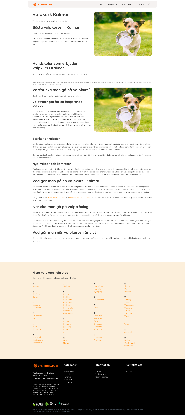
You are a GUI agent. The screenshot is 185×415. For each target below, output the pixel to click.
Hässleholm (37, 343)
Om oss (141, 4)
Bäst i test (126, 4)
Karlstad (66, 305)
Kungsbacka (68, 313)
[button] (149, 4)
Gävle (35, 326)
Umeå (127, 289)
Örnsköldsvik (129, 343)
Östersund (128, 345)
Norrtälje (97, 289)
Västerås (128, 310)
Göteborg (37, 329)
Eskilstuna (37, 307)
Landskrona (68, 321)
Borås (35, 297)
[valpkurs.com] (43, 4)
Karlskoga (67, 302)
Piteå (96, 307)
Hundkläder (68, 382)
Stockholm (98, 324)
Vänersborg (129, 305)
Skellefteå (98, 318)
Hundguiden (113, 4)
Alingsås (36, 286)
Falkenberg (37, 316)
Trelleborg (98, 337)
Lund (65, 332)
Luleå (65, 329)
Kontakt (129, 371)
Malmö (66, 340)
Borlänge (36, 294)
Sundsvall (98, 326)
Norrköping (98, 286)
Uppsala (127, 291)
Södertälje (98, 329)
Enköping (36, 305)
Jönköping (67, 286)
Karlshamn (67, 297)
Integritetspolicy (101, 377)
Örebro (127, 340)
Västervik (128, 313)
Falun (35, 318)
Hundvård (68, 379)
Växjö (126, 316)
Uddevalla (128, 286)
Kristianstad (68, 310)
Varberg (127, 299)
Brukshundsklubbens (56, 197)
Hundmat (67, 377)
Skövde (97, 321)
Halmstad (37, 337)
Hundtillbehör (69, 374)
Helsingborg (38, 340)
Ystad (126, 324)
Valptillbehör (69, 371)
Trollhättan (98, 340)
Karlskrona (67, 299)
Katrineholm (68, 308)
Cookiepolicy (100, 374)
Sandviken (98, 316)
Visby (126, 302)
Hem (102, 4)
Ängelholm (128, 332)
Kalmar (66, 294)
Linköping (67, 327)
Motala (66, 343)
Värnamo (128, 308)
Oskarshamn (99, 299)
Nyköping (98, 291)
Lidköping (67, 324)
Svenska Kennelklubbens (79, 197)
